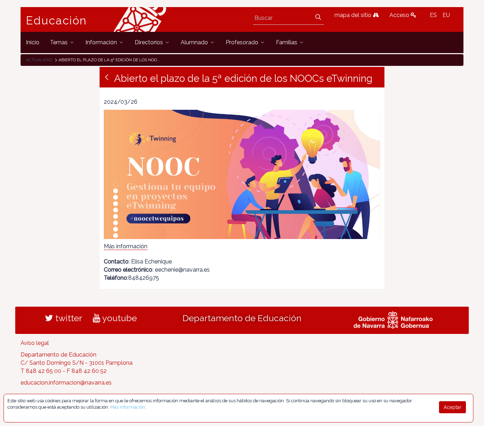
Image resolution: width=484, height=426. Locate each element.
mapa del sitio (353, 15)
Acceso (400, 15)
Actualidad (39, 59)
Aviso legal (35, 343)
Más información (125, 246)
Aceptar (452, 407)
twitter (67, 318)
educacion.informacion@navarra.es (66, 382)
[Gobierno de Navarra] (393, 319)
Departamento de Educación (242, 318)
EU (446, 15)
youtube (118, 318)
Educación (56, 20)
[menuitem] (33, 42)
